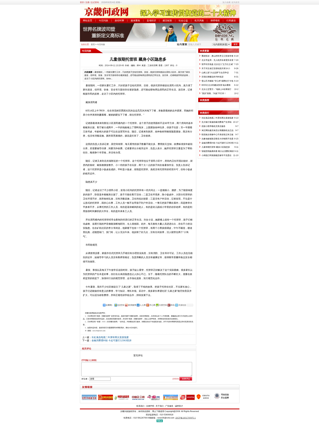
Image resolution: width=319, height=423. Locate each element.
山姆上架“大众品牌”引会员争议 (215, 72)
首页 (93, 44)
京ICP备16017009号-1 (185, 418)
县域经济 (151, 20)
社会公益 (183, 20)
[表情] (94, 360)
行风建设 (231, 20)
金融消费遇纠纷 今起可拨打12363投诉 (111, 340)
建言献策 (167, 20)
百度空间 (163, 305)
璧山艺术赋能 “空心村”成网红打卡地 (217, 81)
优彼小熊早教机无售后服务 (213, 126)
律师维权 (215, 20)
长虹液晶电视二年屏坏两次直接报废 (110, 337)
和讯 (173, 305)
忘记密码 (95, 2)
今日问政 (103, 20)
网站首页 (87, 20)
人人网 (143, 305)
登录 (82, 2)
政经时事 (119, 20)
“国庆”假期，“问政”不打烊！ (214, 93)
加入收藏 (226, 2)
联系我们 (140, 406)
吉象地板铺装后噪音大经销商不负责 (217, 139)
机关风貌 (199, 20)
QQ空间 (120, 305)
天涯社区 (182, 305)
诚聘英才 (179, 406)
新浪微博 (132, 305)
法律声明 (150, 406)
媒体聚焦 (135, 20)
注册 (87, 2)
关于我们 (160, 406)
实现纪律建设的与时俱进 (212, 77)
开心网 (152, 305)
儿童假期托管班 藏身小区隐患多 (216, 147)
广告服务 (169, 406)
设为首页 (235, 2)
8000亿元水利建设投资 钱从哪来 (216, 85)
